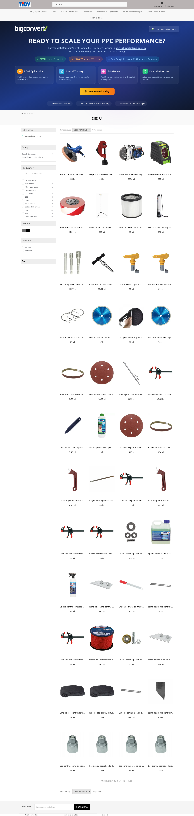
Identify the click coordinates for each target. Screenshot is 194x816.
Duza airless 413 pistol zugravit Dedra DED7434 (160, 284)
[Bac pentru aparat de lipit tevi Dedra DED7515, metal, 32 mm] (102, 744)
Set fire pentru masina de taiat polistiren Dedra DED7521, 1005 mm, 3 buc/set (72, 337)
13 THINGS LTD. (39, 180)
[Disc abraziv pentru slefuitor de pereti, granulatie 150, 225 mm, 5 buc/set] (131, 425)
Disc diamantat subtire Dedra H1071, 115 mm (102, 337)
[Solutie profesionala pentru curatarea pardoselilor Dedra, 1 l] (102, 425)
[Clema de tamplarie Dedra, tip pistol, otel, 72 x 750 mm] (160, 372)
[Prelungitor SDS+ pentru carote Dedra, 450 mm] (131, 372)
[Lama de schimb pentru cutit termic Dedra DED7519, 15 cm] (131, 691)
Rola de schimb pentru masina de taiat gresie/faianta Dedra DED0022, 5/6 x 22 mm (131, 553)
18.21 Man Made (39, 187)
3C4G (39, 200)
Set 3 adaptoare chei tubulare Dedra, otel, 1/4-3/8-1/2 (72, 284)
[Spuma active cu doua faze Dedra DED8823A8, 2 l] (160, 532)
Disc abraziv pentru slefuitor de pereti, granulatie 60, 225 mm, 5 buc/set (102, 394)
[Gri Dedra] (24, 230)
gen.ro (23, 114)
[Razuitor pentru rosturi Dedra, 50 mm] (160, 478)
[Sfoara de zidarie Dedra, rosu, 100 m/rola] (102, 638)
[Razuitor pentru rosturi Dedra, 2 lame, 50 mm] (72, 478)
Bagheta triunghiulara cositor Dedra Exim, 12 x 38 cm (102, 500)
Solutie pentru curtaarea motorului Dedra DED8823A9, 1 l (72, 606)
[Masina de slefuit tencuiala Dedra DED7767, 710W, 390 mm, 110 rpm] (72, 152)
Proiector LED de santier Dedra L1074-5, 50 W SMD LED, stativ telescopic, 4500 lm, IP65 (102, 227)
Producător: (33, 136)
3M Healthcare (39, 217)
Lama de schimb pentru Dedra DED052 (160, 713)
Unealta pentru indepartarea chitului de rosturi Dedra (72, 447)
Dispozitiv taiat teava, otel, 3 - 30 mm (102, 174)
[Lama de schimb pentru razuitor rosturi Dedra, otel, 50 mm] (102, 585)
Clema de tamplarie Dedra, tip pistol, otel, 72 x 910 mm (72, 659)
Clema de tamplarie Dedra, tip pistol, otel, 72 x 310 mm (131, 500)
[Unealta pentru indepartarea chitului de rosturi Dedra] (72, 425)
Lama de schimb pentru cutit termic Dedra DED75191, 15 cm (160, 606)
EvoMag (39, 247)
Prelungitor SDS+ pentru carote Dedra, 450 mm (131, 394)
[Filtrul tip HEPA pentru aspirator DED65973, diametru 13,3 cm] (131, 205)
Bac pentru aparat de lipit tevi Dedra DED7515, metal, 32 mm (102, 766)
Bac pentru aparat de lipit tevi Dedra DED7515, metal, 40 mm (72, 766)
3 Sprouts (39, 193)
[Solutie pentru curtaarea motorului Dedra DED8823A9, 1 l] (72, 585)
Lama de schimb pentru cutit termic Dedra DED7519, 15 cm (131, 713)
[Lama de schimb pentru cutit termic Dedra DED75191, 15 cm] (160, 585)
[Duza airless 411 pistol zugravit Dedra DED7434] (131, 262)
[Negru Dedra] (28, 230)
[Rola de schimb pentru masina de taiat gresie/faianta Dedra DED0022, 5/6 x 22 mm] (131, 532)
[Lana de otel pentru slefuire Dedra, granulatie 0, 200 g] (72, 691)
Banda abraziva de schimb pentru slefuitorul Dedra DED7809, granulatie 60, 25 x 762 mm (72, 394)
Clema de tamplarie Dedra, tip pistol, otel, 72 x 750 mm (160, 394)
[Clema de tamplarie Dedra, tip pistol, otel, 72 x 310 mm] (131, 478)
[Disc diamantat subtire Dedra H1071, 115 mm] (102, 315)
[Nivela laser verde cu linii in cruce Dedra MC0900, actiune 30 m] (160, 152)
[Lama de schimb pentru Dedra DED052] (160, 691)
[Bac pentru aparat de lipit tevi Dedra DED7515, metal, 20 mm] (131, 744)
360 (39, 197)
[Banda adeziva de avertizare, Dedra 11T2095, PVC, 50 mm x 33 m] (72, 205)
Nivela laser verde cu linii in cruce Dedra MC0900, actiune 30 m (160, 174)
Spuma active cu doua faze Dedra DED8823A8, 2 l (160, 553)
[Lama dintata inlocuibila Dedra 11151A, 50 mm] (160, 638)
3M (39, 213)
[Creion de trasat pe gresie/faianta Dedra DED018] (131, 585)
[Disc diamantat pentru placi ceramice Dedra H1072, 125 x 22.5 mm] (160, 315)
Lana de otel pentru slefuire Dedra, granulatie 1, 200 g (102, 713)
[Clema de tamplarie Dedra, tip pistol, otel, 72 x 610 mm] (72, 532)
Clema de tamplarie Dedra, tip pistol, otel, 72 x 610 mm (72, 553)
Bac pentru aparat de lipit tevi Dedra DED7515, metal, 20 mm (131, 766)
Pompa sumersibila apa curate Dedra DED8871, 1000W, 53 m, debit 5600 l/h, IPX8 (160, 227)
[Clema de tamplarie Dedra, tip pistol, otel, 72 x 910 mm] (72, 638)
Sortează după (65, 130)
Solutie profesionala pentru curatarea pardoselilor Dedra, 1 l (102, 447)
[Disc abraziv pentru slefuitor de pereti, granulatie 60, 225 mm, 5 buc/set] (102, 372)
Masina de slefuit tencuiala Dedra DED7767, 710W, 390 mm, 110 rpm (72, 174)
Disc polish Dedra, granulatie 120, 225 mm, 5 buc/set (131, 337)
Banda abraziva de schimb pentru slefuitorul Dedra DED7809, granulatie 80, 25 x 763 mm (160, 447)
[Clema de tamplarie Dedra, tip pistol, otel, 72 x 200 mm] (102, 532)
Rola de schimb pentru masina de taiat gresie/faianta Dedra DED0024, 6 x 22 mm (131, 659)
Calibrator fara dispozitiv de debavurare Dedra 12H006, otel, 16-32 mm (102, 284)
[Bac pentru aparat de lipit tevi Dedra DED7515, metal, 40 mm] (72, 744)
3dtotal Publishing (39, 207)
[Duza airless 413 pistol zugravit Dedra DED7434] (160, 262)
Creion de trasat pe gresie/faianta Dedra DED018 (131, 606)
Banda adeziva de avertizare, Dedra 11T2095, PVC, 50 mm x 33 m (72, 227)
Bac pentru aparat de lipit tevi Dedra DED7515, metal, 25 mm (160, 766)
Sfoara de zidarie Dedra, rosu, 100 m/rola (102, 659)
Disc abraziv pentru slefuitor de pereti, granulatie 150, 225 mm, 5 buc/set (131, 447)
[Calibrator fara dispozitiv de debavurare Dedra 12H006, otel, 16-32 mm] (102, 262)
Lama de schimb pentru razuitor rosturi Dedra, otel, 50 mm (102, 606)
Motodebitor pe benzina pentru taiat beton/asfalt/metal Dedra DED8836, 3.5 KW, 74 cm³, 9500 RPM (131, 174)
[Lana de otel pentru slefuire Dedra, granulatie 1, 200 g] (102, 691)
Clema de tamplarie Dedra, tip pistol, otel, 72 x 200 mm (102, 553)
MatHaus (39, 250)
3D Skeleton (39, 203)
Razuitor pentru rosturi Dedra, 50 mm (160, 500)
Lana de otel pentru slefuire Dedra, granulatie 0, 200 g (72, 713)
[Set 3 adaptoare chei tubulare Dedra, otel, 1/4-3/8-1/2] (72, 262)
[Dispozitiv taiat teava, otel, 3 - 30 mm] (102, 152)
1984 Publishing (39, 190)
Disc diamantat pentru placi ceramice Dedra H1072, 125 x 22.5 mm (160, 337)
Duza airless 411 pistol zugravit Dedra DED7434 (131, 284)
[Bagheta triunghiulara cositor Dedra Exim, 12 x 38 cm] (102, 478)
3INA (39, 210)
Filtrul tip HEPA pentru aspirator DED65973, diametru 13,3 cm (131, 227)
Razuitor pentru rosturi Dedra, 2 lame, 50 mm (72, 500)
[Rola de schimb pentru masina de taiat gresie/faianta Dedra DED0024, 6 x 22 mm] (131, 638)
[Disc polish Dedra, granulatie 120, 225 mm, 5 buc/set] (131, 315)
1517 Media (39, 184)
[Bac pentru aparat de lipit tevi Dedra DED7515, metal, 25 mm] (160, 744)
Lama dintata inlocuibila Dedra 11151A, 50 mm (160, 659)
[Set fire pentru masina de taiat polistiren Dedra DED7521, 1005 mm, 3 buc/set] (72, 315)
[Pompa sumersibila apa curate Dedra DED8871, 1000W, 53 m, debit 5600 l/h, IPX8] (160, 205)
